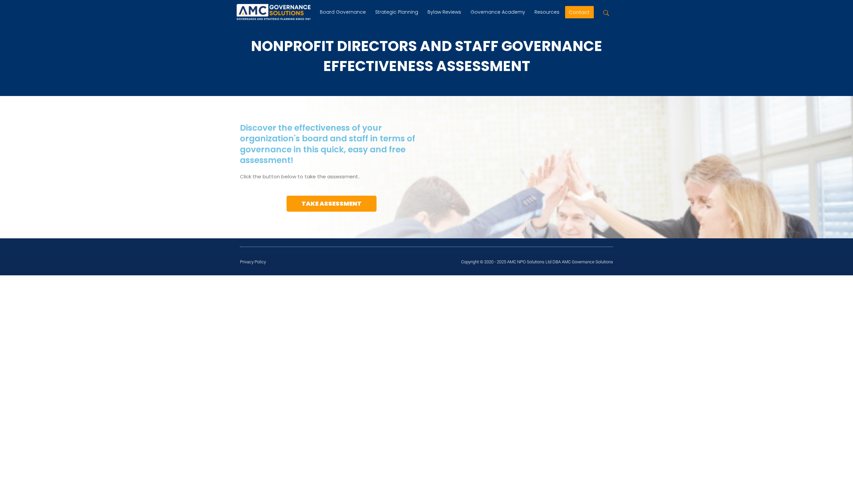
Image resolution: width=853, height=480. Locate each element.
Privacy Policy (253, 261)
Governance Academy (497, 12)
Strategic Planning (396, 12)
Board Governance (343, 12)
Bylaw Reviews (444, 12)
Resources (546, 12)
